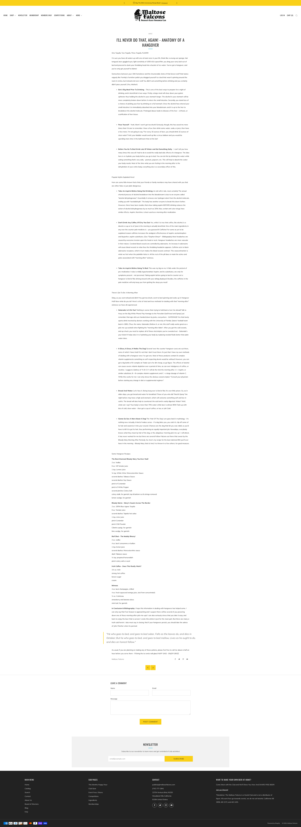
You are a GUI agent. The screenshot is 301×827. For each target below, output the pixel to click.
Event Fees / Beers (96, 792)
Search (27, 792)
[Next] (176, 2)
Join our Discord (222, 790)
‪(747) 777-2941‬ (158, 788)
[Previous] (124, 2)
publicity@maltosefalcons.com (163, 785)
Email (154, 688)
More (78, 15)
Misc (151, 34)
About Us (28, 800)
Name (113, 688)
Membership (34, 15)
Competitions (59, 15)
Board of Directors (32, 804)
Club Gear (92, 788)
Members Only (46, 15)
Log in (282, 15)
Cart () (290, 15)
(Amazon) (164, 3)
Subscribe (179, 759)
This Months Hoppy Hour (98, 785)
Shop (12, 15)
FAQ (26, 812)
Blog (26, 808)
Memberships (94, 804)
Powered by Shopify (273, 823)
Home (6, 15)
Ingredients (93, 800)
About (69, 15)
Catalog (28, 788)
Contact (28, 796)
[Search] (296, 15)
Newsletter (22, 15)
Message (114, 699)
